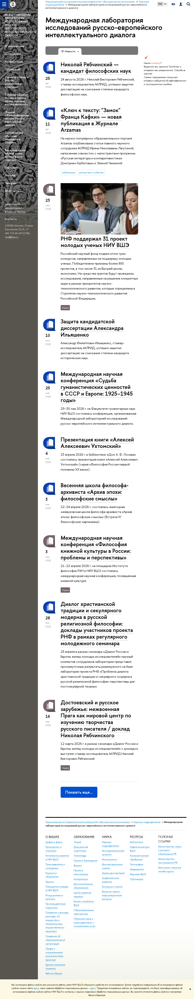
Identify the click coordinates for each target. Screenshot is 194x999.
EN (165, 4)
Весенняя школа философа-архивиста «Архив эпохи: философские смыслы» (94, 492)
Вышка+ (78, 865)
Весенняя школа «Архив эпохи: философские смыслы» (15, 155)
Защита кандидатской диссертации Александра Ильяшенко (92, 328)
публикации (68, 172)
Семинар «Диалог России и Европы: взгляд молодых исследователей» (16, 99)
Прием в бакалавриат (85, 860)
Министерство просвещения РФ (168, 860)
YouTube (10, 175)
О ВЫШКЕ (52, 837)
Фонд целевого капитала (54, 897)
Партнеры (11, 167)
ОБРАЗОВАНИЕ (84, 837)
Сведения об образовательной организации (55, 940)
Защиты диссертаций (113, 873)
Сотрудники (13, 54)
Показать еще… (78, 792)
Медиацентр (137, 869)
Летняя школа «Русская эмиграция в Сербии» (14, 137)
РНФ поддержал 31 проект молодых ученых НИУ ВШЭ (95, 242)
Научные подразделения (147, 822)
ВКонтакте (12, 191)
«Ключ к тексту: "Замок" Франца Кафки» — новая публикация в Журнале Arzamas (91, 119)
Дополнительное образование (83, 885)
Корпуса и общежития (51, 874)
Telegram (10, 183)
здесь (36, 988)
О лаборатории (14, 46)
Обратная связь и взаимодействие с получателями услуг (84, 922)
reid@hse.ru (11, 237)
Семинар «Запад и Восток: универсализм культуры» (16, 81)
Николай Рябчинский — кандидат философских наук (96, 68)
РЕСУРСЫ (136, 837)
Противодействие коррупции (55, 905)
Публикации (12, 69)
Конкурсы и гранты (112, 886)
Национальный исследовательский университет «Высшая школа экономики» (87, 822)
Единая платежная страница (55, 966)
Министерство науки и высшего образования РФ (169, 850)
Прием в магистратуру (81, 872)
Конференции (14, 61)
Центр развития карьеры (82, 894)
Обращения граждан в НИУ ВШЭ (56, 888)
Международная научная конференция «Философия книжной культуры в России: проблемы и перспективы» (96, 547)
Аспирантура (81, 879)
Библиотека (136, 842)
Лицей (77, 842)
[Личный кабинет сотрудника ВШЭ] (181, 4)
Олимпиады (80, 855)
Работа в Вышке (53, 973)
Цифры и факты (53, 842)
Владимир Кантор (15, 211)
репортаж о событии (91, 172)
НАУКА (107, 837)
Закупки (49, 881)
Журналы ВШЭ (138, 874)
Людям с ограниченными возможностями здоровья (54, 954)
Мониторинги (109, 859)
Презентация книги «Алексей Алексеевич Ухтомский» (97, 443)
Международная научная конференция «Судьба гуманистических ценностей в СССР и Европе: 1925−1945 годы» (97, 387)
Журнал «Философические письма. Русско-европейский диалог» (17, 118)
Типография (136, 864)
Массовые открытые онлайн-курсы (169, 869)
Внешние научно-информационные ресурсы (112, 895)
